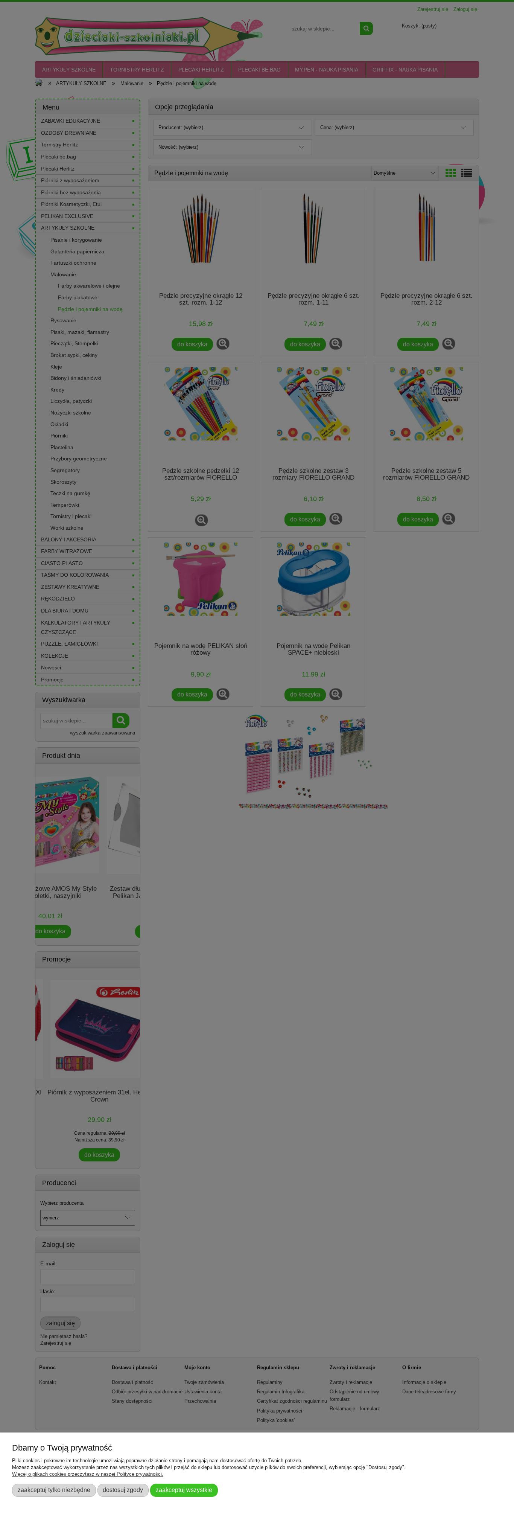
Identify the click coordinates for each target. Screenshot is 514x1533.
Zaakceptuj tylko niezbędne (54, 1489)
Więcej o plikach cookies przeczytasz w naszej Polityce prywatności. (87, 1474)
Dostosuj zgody (123, 1489)
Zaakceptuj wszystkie (184, 1489)
